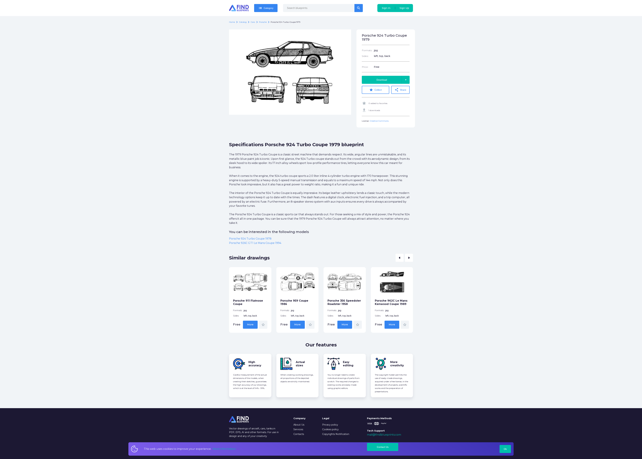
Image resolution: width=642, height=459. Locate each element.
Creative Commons (379, 121)
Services (298, 429)
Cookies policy (330, 429)
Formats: (367, 50)
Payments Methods (379, 418)
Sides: (365, 56)
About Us (298, 424)
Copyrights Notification (335, 434)
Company (299, 418)
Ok (505, 449)
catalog (243, 22)
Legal (325, 418)
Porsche (263, 22)
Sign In (386, 8)
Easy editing (348, 363)
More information (224, 448)
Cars (253, 22)
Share (400, 90)
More (250, 324)
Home (232, 22)
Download (392, 80)
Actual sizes (300, 363)
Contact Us (383, 447)
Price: (365, 66)
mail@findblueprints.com (384, 434)
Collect (375, 90)
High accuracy (254, 363)
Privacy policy (330, 424)
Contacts (298, 434)
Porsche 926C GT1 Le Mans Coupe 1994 (255, 243)
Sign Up (404, 8)
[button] (400, 258)
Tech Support (376, 430)
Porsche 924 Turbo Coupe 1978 (250, 238)
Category (265, 8)
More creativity (397, 363)
